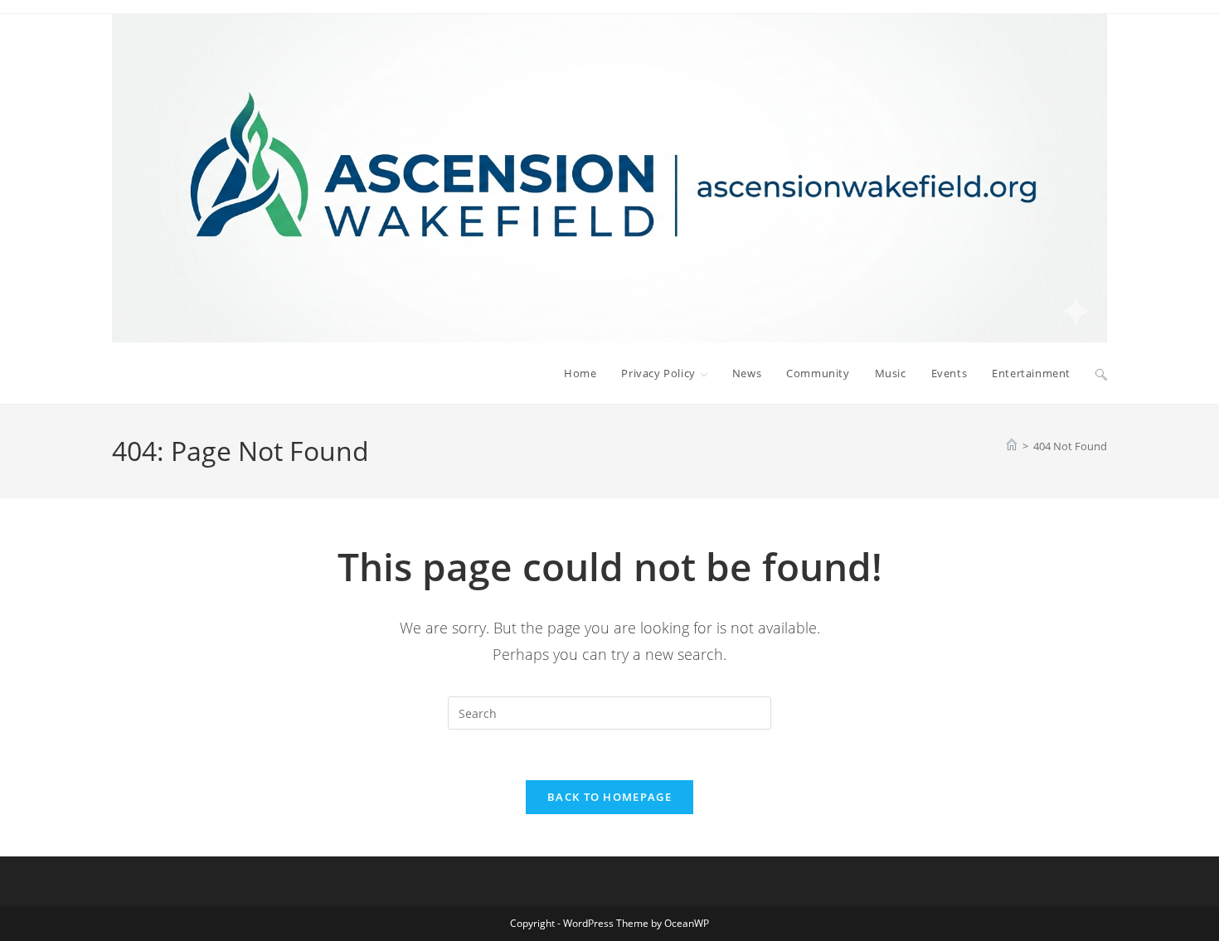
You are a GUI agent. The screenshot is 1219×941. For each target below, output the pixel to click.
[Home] (1011, 446)
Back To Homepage (609, 796)
